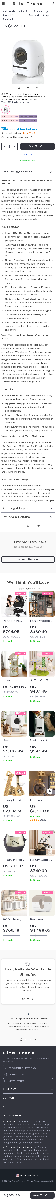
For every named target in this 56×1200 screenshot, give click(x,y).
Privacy (37, 1181)
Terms (30, 1181)
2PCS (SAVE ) (10, 116)
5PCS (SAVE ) (10, 120)
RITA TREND (9, 1121)
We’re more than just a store (18, 1147)
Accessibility (48, 1181)
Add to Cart (42, 1195)
